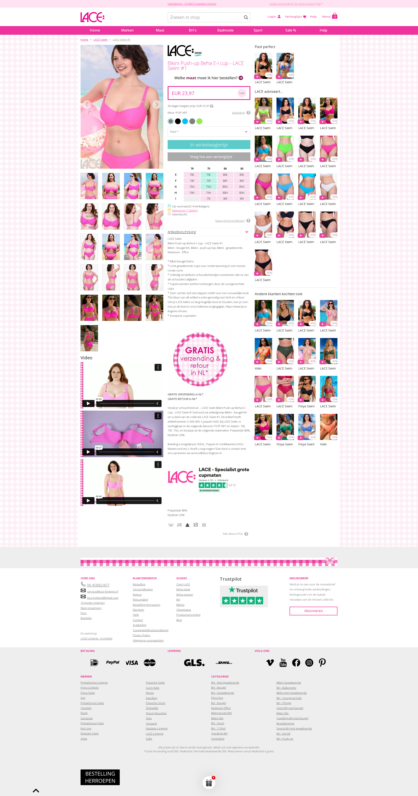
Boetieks (86, 618)
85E (241, 175)
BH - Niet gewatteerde (225, 682)
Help (313, 16)
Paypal (113, 663)
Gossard (151, 723)
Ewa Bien (151, 698)
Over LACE (183, 584)
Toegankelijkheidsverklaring (150, 630)
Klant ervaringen (91, 608)
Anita (84, 739)
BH (178, 599)
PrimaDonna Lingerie (94, 682)
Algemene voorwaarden (148, 640)
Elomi (84, 713)
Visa (131, 663)
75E (208, 175)
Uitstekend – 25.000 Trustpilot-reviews (192, 4)
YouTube (283, 663)
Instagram (309, 663)
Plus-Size (217, 698)
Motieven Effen (221, 708)
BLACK (175, 118)
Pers (83, 613)
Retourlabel (140, 599)
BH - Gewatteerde (222, 693)
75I (208, 198)
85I (242, 198)
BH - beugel (218, 703)
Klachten (138, 610)
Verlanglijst (293, 16)
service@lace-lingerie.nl (102, 591)
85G (241, 186)
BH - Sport (217, 723)
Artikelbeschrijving (182, 231)
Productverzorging (188, 615)
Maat (160, 30)
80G (225, 186)
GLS (194, 663)
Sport (258, 30)
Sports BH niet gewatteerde (294, 728)
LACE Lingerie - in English (96, 638)
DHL (223, 663)
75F (208, 181)
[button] (209, 782)
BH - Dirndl (283, 734)
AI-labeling (139, 625)
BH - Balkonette (286, 688)
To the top (36, 790)
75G (208, 186)
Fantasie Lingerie (157, 728)
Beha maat (183, 589)
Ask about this (233, 533)
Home (95, 30)
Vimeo (270, 663)
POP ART (170, 121)
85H (241, 193)
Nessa (150, 693)
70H (191, 193)
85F (242, 181)
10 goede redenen (93, 603)
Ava (83, 698)
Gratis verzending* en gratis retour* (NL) (295, 4)
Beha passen (184, 594)
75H (208, 193)
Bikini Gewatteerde (288, 682)
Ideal (94, 663)
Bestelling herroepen (146, 605)
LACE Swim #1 (122, 40)
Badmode (225, 30)
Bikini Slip (217, 718)
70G (192, 186)
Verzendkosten (143, 589)
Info (211, 106)
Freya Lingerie (90, 687)
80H (225, 193)
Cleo (149, 718)
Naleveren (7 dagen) (185, 210)
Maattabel (238, 113)
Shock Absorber (156, 713)
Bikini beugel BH (221, 713)
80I (225, 198)
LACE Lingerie (154, 734)
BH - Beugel (218, 687)
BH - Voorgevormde (289, 698)
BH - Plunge (283, 703)
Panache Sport (155, 703)
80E (225, 175)
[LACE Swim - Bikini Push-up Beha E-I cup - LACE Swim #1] (122, 107)
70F (192, 181)
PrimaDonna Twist (92, 723)
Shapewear (183, 610)
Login (272, 16)
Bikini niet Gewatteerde (291, 693)
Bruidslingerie (285, 723)
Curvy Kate (152, 688)
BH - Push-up (284, 739)
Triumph (86, 708)
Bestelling (139, 584)
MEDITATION (183, 118)
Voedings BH (219, 733)
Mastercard (150, 663)
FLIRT (189, 118)
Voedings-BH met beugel (292, 718)
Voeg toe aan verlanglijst (211, 156)
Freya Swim (88, 693)
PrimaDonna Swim (92, 703)
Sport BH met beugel (289, 708)
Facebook (296, 663)
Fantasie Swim (90, 733)
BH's (193, 30)
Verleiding (217, 739)
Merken (127, 30)
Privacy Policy (141, 635)
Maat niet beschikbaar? (230, 221)
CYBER (197, 118)
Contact (138, 620)
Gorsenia (87, 718)
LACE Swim (101, 40)
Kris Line (86, 728)
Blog (179, 620)
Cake (149, 739)
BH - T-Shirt (218, 728)
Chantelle (152, 708)
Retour (137, 594)
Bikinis (180, 605)
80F (225, 181)
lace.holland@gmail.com (102, 598)
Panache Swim (155, 682)
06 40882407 (98, 585)
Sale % (290, 30)
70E (192, 175)
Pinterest (322, 663)
